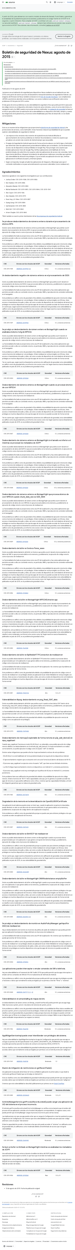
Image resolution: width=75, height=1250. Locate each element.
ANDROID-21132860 (22, 593)
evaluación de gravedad (57, 109)
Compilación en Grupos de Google (36, 1231)
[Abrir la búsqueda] (47, 2)
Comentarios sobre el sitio (59, 1241)
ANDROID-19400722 (23, 693)
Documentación (9, 8)
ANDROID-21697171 (22, 992)
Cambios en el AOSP (52, 25)
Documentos (11, 45)
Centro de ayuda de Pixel (58, 1219)
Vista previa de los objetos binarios (12, 1225)
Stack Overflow (59, 1084)
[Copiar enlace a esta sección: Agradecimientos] (22, 172)
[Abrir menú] (3, 2)
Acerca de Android (7, 1241)
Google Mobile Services (57, 1225)
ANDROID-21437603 (22, 827)
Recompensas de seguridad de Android (49, 216)
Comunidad (18, 1241)
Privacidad (46, 1241)
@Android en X (30, 1216)
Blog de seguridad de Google (35, 1225)
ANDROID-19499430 (23, 731)
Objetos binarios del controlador (11, 1231)
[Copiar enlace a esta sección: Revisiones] (15, 1185)
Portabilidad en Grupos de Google (36, 1234)
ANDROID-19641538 (22, 648)
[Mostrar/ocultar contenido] (14, 62)
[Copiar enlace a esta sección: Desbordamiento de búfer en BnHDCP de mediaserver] (50, 834)
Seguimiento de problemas (58, 1231)
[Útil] (68, 45)
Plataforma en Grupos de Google (36, 1228)
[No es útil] (71, 45)
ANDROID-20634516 (23, 917)
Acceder (70, 2)
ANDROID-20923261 (23, 378)
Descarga (5, 1222)
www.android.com (56, 1222)
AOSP (3, 45)
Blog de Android (31, 1222)
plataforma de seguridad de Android (53, 128)
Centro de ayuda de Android (59, 1216)
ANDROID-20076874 (23, 795)
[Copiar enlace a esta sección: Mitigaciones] (17, 124)
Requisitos (5, 1219)
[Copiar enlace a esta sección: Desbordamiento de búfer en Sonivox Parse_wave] (46, 548)
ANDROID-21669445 (23, 1140)
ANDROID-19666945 (22, 1029)
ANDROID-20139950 (23, 269)
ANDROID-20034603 (23, 1095)
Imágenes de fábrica (8, 1228)
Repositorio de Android (8, 1216)
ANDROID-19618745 (22, 1061)
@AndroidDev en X (32, 1219)
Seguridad (20, 45)
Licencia (38, 1241)
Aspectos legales (29, 1241)
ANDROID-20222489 (23, 872)
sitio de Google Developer (49, 97)
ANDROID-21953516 (22, 962)
